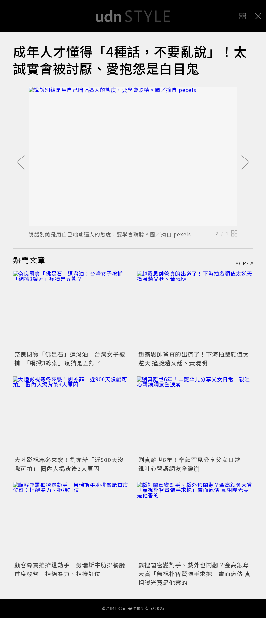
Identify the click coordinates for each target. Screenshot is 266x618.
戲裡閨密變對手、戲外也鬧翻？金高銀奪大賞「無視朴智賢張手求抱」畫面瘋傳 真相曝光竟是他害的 (194, 573)
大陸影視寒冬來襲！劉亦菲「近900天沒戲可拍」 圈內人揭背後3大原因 (69, 464)
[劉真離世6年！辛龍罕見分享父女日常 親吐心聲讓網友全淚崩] (195, 415)
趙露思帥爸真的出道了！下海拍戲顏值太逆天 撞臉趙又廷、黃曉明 (193, 358)
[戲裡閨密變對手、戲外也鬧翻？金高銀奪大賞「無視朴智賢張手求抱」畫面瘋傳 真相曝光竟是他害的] (195, 521)
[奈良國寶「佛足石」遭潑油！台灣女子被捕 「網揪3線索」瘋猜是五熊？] (71, 309)
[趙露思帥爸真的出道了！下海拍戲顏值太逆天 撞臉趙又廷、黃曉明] (195, 309)
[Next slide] (245, 162)
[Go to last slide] (21, 162)
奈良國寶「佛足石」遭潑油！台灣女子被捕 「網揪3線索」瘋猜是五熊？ (69, 358)
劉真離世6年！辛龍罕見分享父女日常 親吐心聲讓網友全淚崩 (192, 464)
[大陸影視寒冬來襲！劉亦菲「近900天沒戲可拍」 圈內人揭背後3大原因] (71, 415)
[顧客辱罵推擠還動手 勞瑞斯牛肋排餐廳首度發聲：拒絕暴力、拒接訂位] (71, 521)
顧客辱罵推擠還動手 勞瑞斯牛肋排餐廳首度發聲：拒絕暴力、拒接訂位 (69, 569)
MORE (242, 263)
